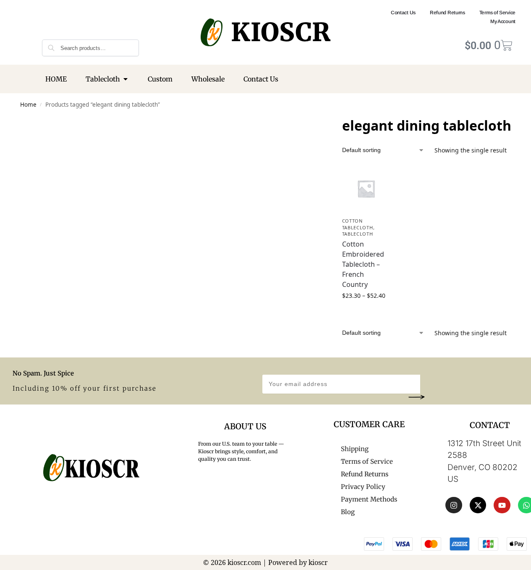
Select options (366, 313)
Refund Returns (447, 13)
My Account (502, 21)
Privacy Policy (363, 487)
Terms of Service (497, 13)
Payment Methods (369, 499)
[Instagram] (453, 505)
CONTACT (490, 425)
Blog (348, 512)
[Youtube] (502, 505)
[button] (416, 397)
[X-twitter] (478, 505)
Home (28, 104)
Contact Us (403, 13)
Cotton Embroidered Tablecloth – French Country (363, 264)
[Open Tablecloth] (125, 79)
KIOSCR (280, 32)
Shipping (355, 449)
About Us (245, 426)
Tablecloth (357, 234)
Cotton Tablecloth (357, 224)
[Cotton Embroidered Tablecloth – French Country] (366, 189)
